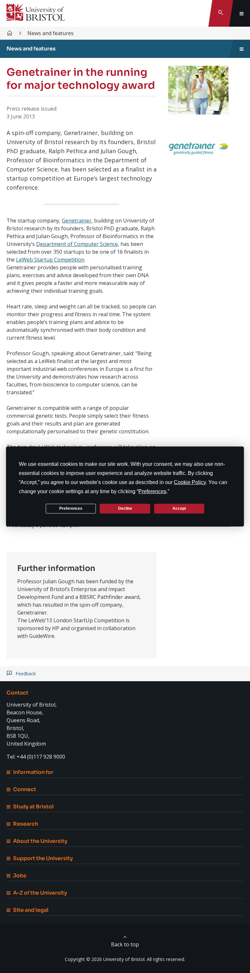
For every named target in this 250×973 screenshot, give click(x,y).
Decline (125, 508)
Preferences (70, 508)
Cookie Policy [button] (190, 482)
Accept (179, 508)
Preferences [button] (152, 491)
